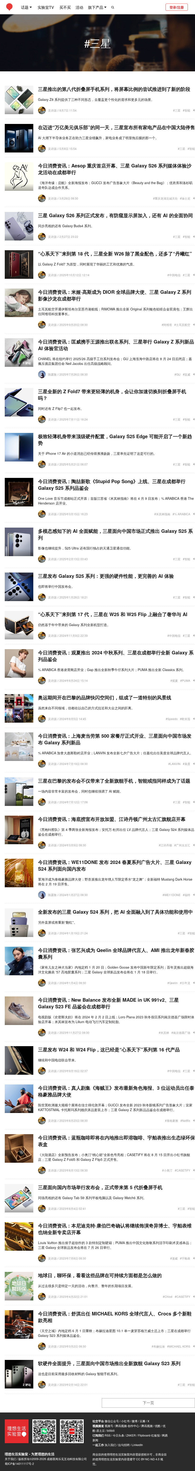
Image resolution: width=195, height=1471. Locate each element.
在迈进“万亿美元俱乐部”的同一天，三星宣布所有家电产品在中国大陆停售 (116, 127)
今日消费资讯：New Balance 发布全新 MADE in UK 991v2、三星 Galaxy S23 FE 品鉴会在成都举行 (108, 1003)
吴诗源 (52, 110)
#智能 (186, 110)
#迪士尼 (185, 198)
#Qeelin (172, 983)
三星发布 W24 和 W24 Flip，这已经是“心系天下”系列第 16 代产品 (109, 1049)
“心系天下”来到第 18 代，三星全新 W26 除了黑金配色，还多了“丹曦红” (115, 253)
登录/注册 (177, 7)
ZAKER (131, 1435)
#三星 (176, 110)
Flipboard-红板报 (149, 1435)
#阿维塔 (167, 325)
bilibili (111, 1430)
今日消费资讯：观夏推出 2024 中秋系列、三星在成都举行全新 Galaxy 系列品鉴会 (116, 655)
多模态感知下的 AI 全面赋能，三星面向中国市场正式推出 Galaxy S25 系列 (115, 534)
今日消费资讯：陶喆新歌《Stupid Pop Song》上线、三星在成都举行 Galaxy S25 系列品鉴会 (111, 484)
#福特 (186, 895)
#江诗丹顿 (165, 845)
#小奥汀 (167, 1170)
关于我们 (10, 1459)
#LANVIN (174, 764)
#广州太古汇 (182, 845)
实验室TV (46, 7)
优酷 (158, 1426)
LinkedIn (137, 1445)
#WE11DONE (171, 895)
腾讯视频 (147, 1426)
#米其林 (164, 1032)
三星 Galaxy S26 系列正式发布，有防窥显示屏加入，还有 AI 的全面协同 (115, 215)
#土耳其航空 (182, 325)
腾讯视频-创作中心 (127, 1426)
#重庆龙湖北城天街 (165, 198)
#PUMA (185, 680)
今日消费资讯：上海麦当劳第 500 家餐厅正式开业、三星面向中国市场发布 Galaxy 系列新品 (114, 739)
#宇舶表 (185, 1258)
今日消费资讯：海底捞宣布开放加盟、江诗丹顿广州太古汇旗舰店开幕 (111, 818)
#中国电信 (173, 275)
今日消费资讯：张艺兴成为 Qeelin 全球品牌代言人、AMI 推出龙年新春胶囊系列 (116, 953)
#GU (177, 374)
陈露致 (52, 374)
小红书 (125, 1421)
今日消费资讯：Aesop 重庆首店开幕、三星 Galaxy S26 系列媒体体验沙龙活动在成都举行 (114, 169)
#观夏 (174, 680)
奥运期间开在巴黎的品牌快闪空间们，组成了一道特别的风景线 (104, 697)
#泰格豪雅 (171, 1120)
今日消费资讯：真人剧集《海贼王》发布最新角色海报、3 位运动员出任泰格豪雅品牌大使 (116, 1091)
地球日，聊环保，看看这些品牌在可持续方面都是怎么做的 (100, 1275)
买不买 (65, 7)
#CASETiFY (182, 1170)
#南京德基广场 (180, 1032)
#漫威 (174, 1258)
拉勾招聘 (124, 1445)
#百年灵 (185, 983)
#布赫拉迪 (158, 1346)
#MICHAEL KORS (178, 1346)
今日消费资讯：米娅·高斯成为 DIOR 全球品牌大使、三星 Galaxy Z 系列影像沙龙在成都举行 (114, 295)
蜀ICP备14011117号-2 (19, 1463)
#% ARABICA (181, 514)
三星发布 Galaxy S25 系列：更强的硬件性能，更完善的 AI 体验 (106, 575)
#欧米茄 (185, 719)
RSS (108, 1435)
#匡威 (186, 374)
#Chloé (167, 1296)
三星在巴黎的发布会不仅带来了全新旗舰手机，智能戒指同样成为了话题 (114, 780)
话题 (25, 7)
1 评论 (27, 363)
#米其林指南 (162, 514)
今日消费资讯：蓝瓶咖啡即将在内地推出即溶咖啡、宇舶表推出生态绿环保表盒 (116, 1140)
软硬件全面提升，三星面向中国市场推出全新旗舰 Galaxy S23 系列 (109, 1363)
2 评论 (27, 1109)
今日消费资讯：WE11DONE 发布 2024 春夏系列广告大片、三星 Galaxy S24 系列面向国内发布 (114, 865)
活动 (79, 7)
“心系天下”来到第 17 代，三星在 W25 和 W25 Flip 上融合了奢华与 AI (112, 614)
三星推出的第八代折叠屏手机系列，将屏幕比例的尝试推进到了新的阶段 (114, 88)
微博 (134, 1421)
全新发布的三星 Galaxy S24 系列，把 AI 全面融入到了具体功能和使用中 (115, 911)
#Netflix (185, 1120)
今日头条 (118, 1435)
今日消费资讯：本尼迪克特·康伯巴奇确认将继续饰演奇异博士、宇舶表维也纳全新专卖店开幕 (115, 1229)
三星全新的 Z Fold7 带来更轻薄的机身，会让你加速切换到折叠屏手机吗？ (112, 394)
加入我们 (110, 1445)
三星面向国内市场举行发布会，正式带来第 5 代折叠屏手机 (100, 1187)
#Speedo (172, 719)
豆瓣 (142, 1421)
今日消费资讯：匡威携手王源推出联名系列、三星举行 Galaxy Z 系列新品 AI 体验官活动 (116, 345)
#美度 (186, 764)
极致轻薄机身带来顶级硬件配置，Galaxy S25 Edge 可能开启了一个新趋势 (115, 439)
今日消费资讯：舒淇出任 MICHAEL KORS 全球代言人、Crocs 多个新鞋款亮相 (115, 1317)
